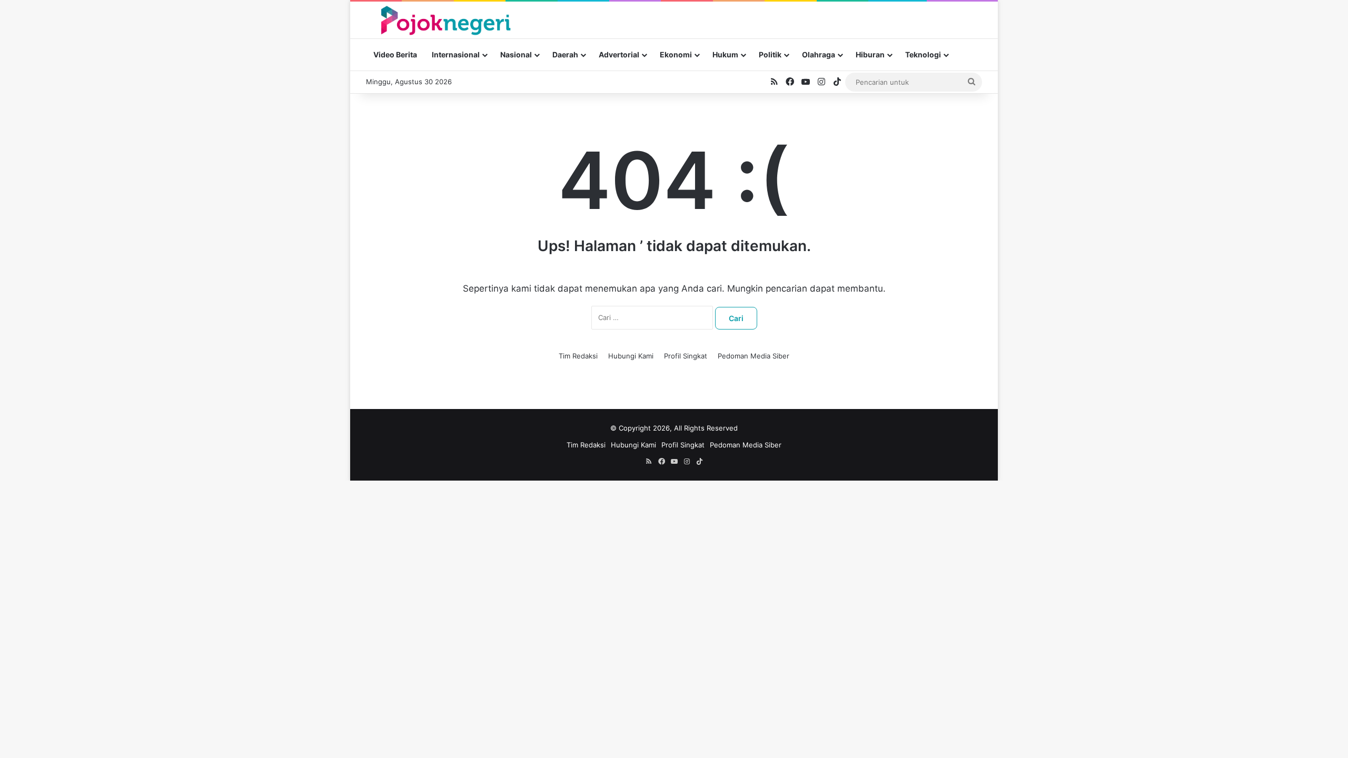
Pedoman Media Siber (753, 356)
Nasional (516, 54)
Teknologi (923, 54)
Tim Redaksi (578, 356)
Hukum (725, 54)
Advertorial (619, 54)
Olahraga (818, 54)
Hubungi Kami (630, 356)
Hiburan (870, 54)
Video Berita (395, 54)
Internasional (456, 54)
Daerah (565, 54)
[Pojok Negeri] (444, 19)
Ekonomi (676, 54)
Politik (770, 54)
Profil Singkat (685, 356)
